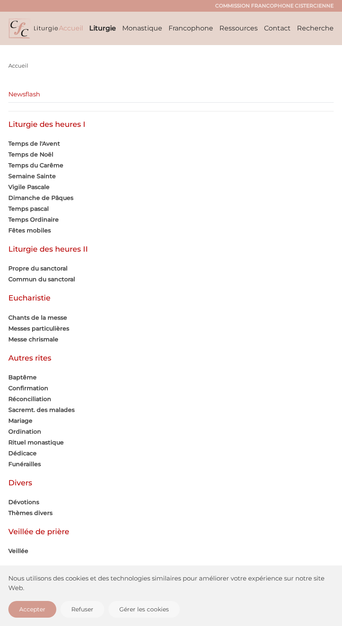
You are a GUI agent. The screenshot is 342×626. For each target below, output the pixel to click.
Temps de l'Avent (34, 143)
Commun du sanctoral (41, 279)
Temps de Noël (30, 154)
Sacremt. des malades (41, 410)
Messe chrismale (33, 339)
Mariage (20, 420)
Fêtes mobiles (29, 230)
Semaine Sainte (32, 176)
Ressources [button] (238, 28)
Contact (277, 28)
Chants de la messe (37, 317)
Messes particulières (38, 328)
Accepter (32, 609)
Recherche (315, 28)
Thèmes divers (30, 513)
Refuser (82, 609)
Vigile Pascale (29, 187)
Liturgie (102, 28)
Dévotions (23, 502)
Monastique (142, 28)
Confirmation (28, 388)
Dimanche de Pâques (40, 198)
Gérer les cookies (144, 609)
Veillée (18, 551)
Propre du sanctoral (38, 268)
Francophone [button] (190, 28)
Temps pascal (28, 208)
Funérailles (24, 464)
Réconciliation (29, 399)
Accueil (71, 28)
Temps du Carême (35, 165)
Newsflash (24, 94)
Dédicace (22, 453)
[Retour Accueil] (33, 28)
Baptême (22, 377)
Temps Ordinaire (33, 219)
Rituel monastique (36, 442)
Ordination (24, 431)
